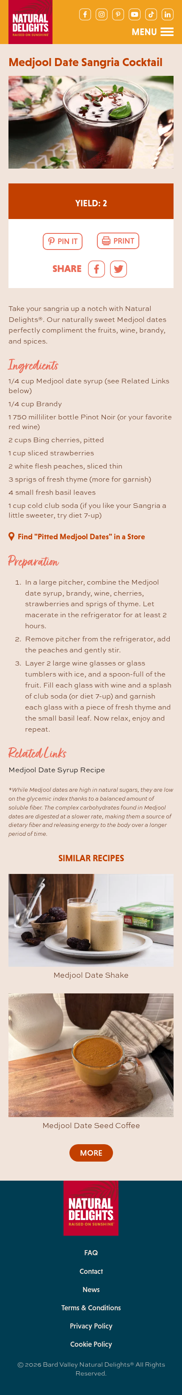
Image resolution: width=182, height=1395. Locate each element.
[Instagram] (102, 14)
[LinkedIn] (168, 14)
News (91, 1289)
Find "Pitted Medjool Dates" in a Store (81, 536)
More (91, 1152)
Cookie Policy (91, 1344)
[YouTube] (135, 14)
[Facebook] (85, 14)
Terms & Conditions (91, 1307)
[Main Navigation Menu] (152, 32)
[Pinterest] (118, 14)
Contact (91, 1271)
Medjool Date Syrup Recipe (56, 769)
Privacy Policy (91, 1326)
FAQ (91, 1252)
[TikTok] (151, 14)
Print (123, 240)
